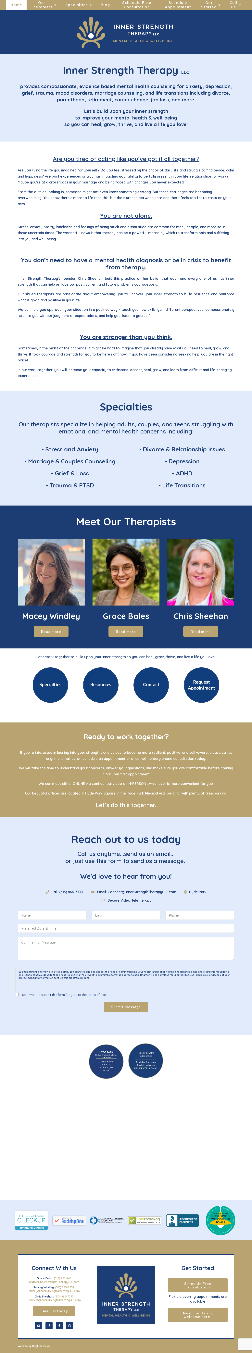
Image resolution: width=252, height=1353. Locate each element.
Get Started (209, 4)
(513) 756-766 (62, 1278)
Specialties (76, 5)
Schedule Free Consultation (136, 4)
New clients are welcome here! (198, 1315)
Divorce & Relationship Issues (184, 449)
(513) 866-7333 (64, 1296)
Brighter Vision (41, 1345)
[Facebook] (59, 1325)
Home (16, 5)
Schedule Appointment (178, 4)
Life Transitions (184, 485)
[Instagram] (69, 1325)
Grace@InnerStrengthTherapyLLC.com (54, 1282)
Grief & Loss (72, 473)
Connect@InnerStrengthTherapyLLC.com (54, 1300)
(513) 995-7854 (64, 1287)
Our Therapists (42, 4)
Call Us (233, 4)
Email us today (54, 1311)
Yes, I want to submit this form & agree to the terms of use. (64, 995)
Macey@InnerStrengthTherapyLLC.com (54, 1291)
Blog (105, 5)
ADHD (184, 473)
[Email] (38, 1325)
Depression (184, 461)
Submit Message (126, 1007)
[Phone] (49, 1325)
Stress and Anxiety (71, 449)
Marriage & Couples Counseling (72, 461)
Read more (51, 631)
